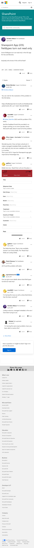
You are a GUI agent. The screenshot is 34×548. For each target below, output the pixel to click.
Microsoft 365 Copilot (6, 477)
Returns (3, 413)
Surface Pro (4, 377)
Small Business (5, 480)
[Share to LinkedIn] (8, 369)
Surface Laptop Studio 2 (7, 383)
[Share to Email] (26, 369)
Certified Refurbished (6, 419)
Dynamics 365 (5, 466)
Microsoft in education (7, 432)
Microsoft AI (4, 460)
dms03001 (10, 290)
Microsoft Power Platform (7, 471)
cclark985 (10, 114)
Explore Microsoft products (7, 394)
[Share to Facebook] (11, 369)
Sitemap (4, 541)
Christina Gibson (11, 38)
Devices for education (6, 435)
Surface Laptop (5, 380)
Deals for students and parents (8, 449)
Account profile (5, 405)
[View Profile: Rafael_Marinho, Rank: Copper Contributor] (3, 86)
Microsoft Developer (6, 490)
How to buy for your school (7, 444)
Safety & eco (19, 543)
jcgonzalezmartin (11, 274)
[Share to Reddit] (17, 369)
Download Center (6, 408)
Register (24, 2)
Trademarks (11, 543)
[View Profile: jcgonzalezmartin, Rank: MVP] (3, 275)
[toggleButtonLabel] (31, 7)
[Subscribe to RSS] (23, 369)
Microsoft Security (6, 463)
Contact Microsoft (11, 541)
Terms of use (4, 543)
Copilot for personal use (7, 388)
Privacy (18, 541)
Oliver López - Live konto (13, 137)
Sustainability (5, 535)
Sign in (9, 350)
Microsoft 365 (5, 468)
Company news (5, 521)
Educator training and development (9, 446)
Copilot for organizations (7, 386)
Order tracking (5, 416)
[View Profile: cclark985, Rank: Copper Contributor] (5, 115)
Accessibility (4, 532)
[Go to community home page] (6, 2)
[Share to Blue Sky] (20, 369)
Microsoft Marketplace (7, 502)
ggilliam (8, 163)
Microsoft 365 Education (7, 441)
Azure (3, 488)
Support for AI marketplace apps (9, 496)
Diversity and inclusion (7, 529)
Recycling (26, 543)
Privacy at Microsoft (6, 524)
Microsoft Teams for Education (8, 438)
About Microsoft (5, 518)
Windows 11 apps (6, 397)
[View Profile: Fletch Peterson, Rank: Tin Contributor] (3, 262)
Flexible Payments (6, 424)
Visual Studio (5, 507)
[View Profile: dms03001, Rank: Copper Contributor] (5, 291)
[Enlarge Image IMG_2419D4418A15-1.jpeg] (17, 203)
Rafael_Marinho (10, 85)
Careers (3, 515)
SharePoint (5, 7)
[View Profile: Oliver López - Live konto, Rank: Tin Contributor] (3, 138)
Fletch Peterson (10, 261)
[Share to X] (14, 369)
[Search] (20, 3)
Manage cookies (25, 541)
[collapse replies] (17, 84)
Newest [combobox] (29, 80)
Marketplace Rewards (6, 504)
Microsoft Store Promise (7, 422)
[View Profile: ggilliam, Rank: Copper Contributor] (3, 164)
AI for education (5, 452)
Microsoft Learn (5, 493)
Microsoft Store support (7, 410)
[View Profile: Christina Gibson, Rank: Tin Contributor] (3, 39)
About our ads (5, 545)
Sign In (30, 2)
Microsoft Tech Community (7, 499)
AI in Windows (5, 391)
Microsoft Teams (5, 474)
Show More (8, 336)
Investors (4, 526)
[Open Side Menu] (2, 2)
